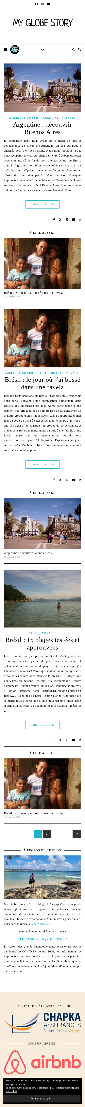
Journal (56, 373)
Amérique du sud (23, 117)
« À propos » (39, 923)
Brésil (41, 373)
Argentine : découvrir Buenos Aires (28, 553)
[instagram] (42, 3)
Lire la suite (42, 204)
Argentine (50, 117)
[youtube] (48, 3)
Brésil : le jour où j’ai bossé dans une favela (33, 292)
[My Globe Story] (42, 26)
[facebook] (36, 3)
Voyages (68, 117)
